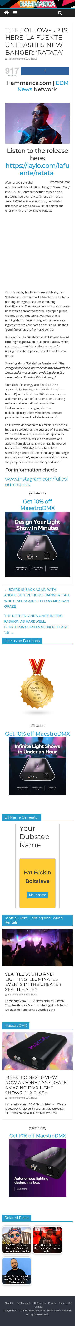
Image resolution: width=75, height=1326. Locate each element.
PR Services (39, 1303)
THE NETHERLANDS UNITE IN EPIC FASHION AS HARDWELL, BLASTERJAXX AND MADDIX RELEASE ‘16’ (36, 624)
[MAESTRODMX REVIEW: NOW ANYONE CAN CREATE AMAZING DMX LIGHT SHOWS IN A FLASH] (37, 1034)
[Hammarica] (37, 2)
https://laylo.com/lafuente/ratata (37, 169)
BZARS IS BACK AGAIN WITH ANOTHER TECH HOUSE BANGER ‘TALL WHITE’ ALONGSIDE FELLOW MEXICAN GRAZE (37, 598)
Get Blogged (23, 1303)
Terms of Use (65, 1303)
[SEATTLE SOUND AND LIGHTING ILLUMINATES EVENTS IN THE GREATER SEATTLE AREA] (37, 931)
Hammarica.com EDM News (22, 59)
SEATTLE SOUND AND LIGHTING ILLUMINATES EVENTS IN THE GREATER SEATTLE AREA (33, 982)
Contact (38, 1306)
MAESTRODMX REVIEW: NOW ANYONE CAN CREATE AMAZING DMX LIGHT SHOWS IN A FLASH (36, 1085)
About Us (9, 1303)
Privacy (52, 1303)
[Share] (45, 71)
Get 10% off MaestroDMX (37, 504)
